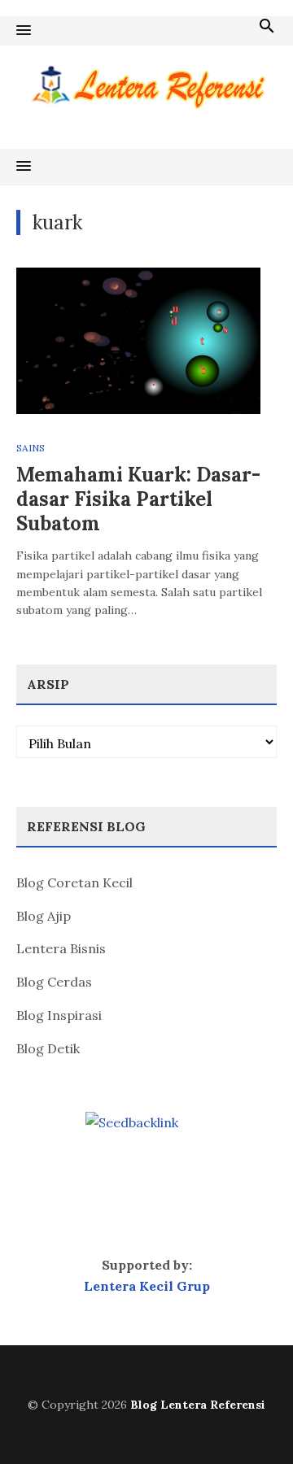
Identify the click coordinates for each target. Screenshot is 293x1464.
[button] (23, 31)
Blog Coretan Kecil (74, 882)
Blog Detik (48, 1048)
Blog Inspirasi (59, 1015)
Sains (30, 448)
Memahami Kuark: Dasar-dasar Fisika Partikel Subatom (138, 499)
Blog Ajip (43, 916)
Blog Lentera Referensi (197, 1404)
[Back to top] (247, 1418)
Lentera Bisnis (61, 948)
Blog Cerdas (54, 982)
